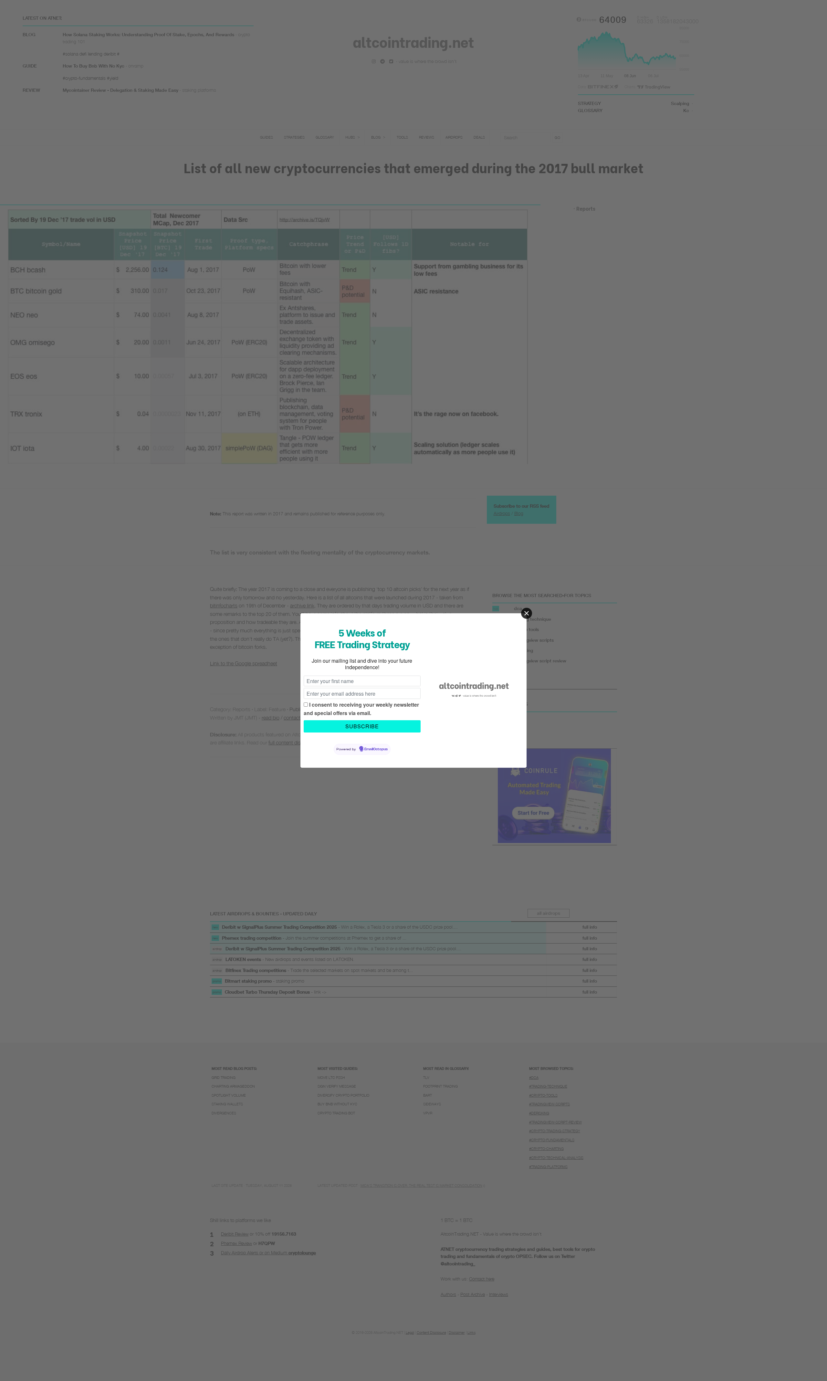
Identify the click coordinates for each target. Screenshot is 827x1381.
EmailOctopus (376, 749)
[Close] (526, 613)
